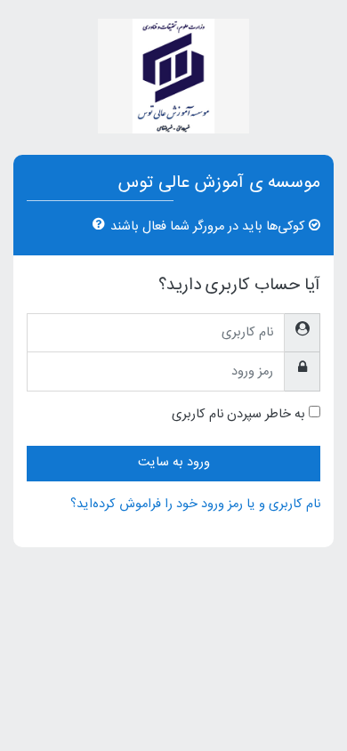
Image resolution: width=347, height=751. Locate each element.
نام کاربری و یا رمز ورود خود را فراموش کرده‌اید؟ (195, 504)
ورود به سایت (174, 462)
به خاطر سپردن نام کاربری (238, 415)
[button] (95, 226)
